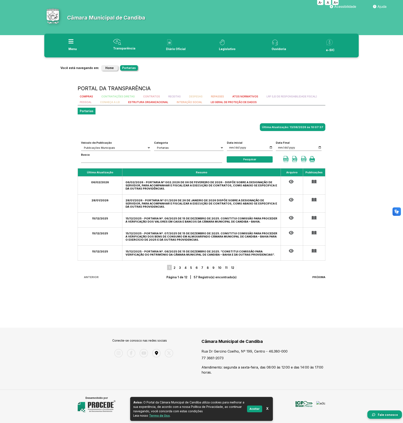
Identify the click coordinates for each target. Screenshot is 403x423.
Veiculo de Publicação (96, 142)
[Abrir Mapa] (155, 353)
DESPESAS (196, 96)
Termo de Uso (159, 415)
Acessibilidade (344, 6)
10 (219, 267)
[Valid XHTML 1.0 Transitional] (320, 406)
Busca (85, 154)
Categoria (161, 142)
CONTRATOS (151, 96)
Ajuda (381, 6)
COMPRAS (86, 96)
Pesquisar (249, 159)
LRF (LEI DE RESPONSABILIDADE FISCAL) (292, 96)
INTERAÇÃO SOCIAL (189, 102)
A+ (336, 2)
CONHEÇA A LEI (110, 102)
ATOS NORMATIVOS (245, 96)
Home (109, 68)
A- (320, 2)
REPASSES (217, 96)
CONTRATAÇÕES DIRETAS (118, 96)
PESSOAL (86, 102)
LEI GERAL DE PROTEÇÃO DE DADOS (234, 102)
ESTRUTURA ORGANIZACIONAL (148, 102)
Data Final (283, 142)
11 (226, 267)
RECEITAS (174, 96)
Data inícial (234, 142)
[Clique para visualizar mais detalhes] (314, 182)
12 (232, 267)
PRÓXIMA (318, 277)
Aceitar (255, 408)
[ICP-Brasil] (304, 406)
